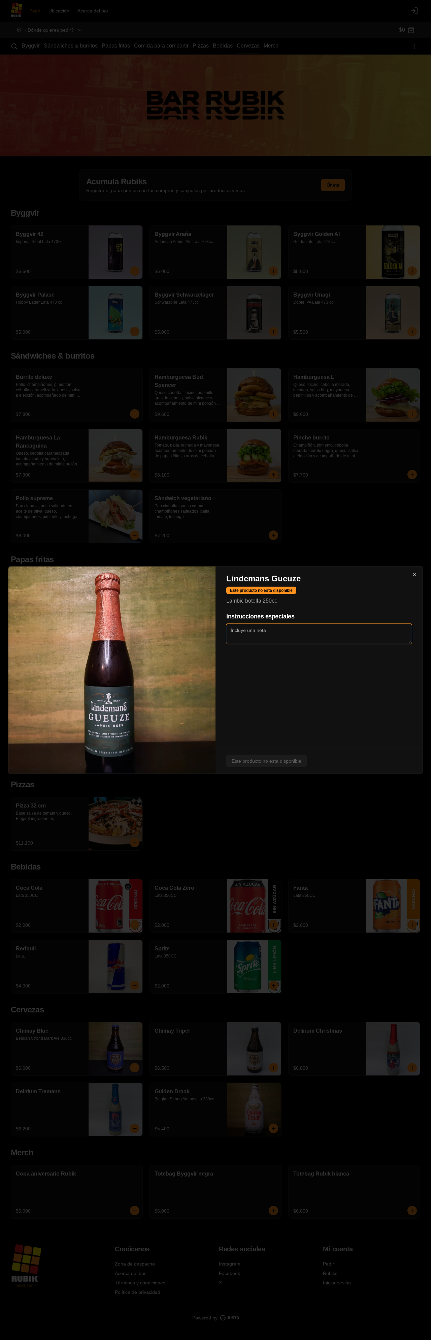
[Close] (414, 574)
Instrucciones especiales (260, 616)
